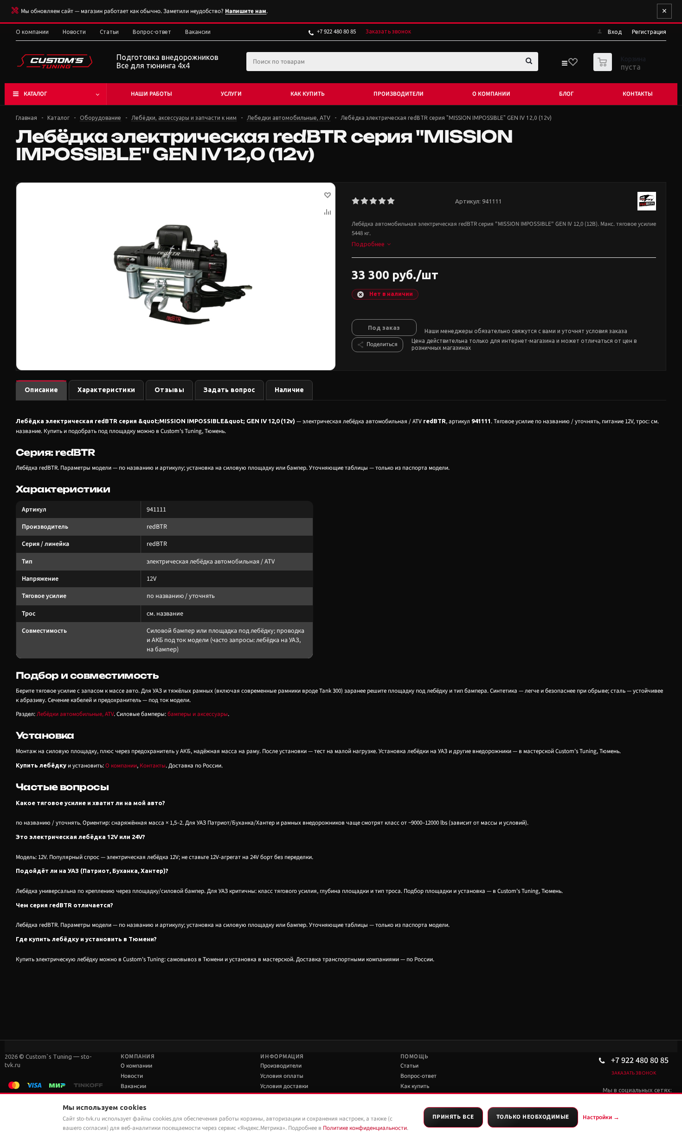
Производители (398, 94)
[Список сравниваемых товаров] (564, 65)
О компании (491, 94)
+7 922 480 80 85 (336, 31)
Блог (566, 94)
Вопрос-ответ (418, 1076)
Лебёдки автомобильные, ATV (75, 714)
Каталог (35, 94)
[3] (373, 201)
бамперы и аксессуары (197, 714)
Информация (281, 1056)
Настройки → (601, 1117)
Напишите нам (245, 11)
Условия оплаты (281, 1076)
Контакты (638, 94)
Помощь (414, 1056)
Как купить (307, 94)
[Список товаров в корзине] (621, 68)
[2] (364, 201)
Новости (132, 1076)
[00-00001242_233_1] (176, 272)
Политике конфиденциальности (365, 1128)
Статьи (409, 1066)
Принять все (453, 1117)
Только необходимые (532, 1117)
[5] (391, 201)
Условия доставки (284, 1086)
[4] (382, 201)
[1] (356, 201)
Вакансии (133, 1086)
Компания (137, 1056)
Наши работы (151, 94)
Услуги (231, 94)
